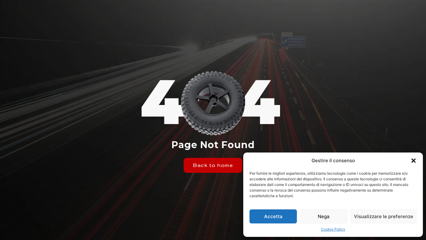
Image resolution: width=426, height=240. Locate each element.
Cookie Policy (333, 229)
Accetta (273, 216)
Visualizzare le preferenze (383, 216)
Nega (324, 216)
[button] (413, 161)
